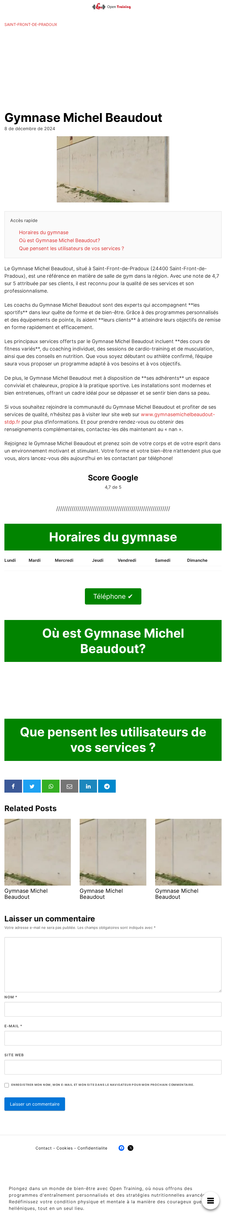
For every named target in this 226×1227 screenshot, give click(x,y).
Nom (10, 997)
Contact (44, 1148)
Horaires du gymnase (43, 232)
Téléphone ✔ (113, 596)
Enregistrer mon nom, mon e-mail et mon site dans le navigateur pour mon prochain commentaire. (102, 1085)
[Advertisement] (113, 68)
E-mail (13, 1026)
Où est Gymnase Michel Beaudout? (59, 240)
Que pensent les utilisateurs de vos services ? (71, 248)
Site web (14, 1055)
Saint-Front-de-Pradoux (30, 24)
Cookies (65, 1148)
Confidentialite (92, 1148)
